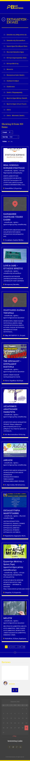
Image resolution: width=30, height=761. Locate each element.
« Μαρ (14, 736)
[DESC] (11, 141)
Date (11, 137)
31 (20, 647)
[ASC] (9, 141)
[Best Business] (15, 8)
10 (9, 132)
